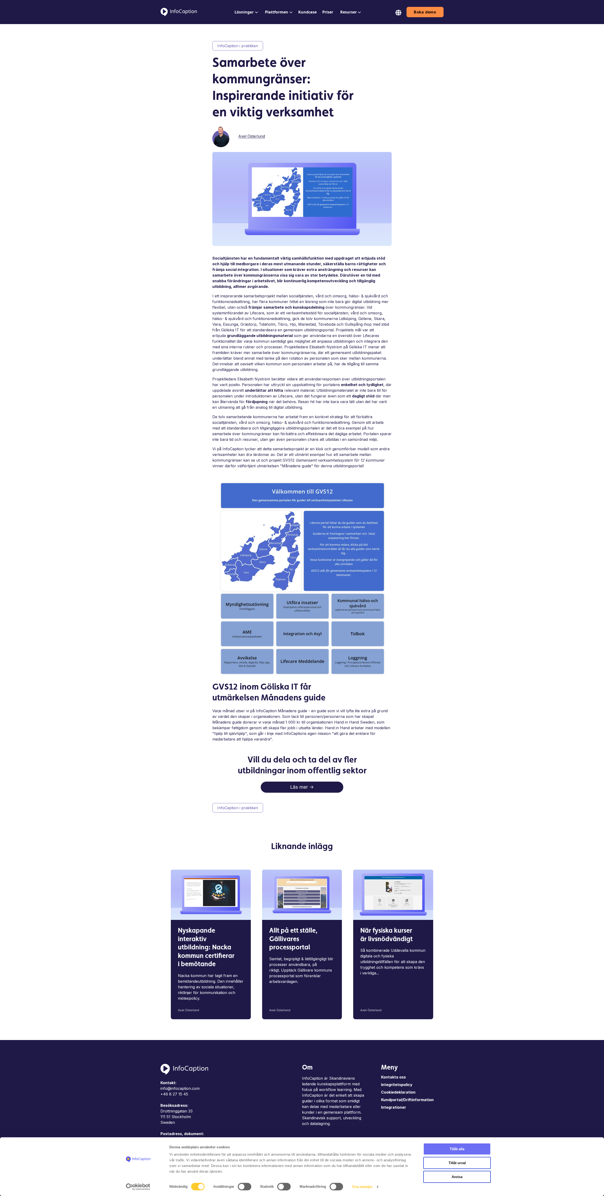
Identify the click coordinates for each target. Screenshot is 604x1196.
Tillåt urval (457, 1163)
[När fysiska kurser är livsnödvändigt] (393, 895)
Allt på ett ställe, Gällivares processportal (293, 939)
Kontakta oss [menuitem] (393, 1077)
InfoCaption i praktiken (237, 45)
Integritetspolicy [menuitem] (396, 1084)
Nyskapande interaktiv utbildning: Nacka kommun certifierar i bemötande (206, 948)
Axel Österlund (251, 136)
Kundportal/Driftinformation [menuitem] (407, 1099)
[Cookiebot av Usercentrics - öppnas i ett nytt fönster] (138, 1186)
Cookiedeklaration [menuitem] (398, 1092)
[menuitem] (245, 12)
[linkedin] (375, 135)
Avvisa (457, 1177)
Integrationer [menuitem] (393, 1107)
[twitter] (382, 135)
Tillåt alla (457, 1149)
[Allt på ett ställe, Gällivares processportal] (302, 895)
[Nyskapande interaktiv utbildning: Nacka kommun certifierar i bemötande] (211, 895)
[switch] (244, 1186)
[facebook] (368, 135)
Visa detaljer (362, 1187)
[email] (388, 135)
